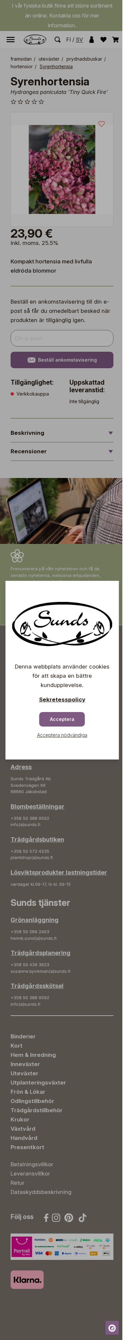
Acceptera (62, 719)
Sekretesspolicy (62, 699)
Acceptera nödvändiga (62, 735)
